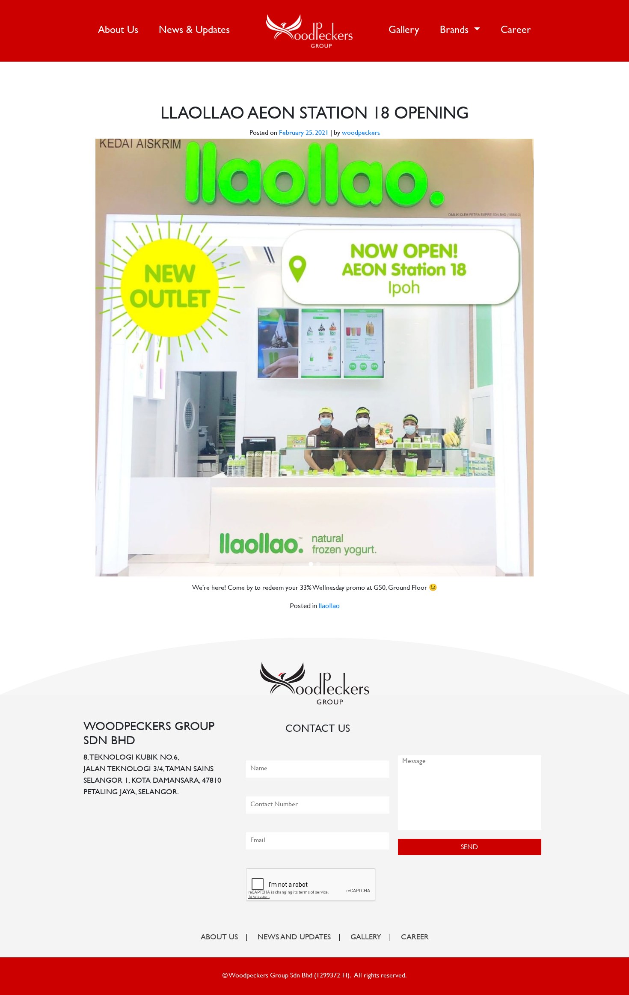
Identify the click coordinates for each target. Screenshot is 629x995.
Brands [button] (456, 31)
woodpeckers (361, 133)
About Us (120, 30)
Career (516, 31)
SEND (469, 847)
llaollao (329, 605)
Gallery (404, 31)
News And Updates (294, 937)
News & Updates (194, 31)
